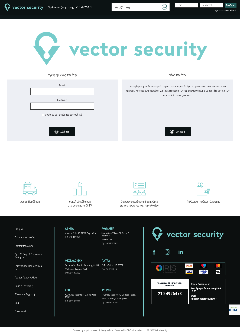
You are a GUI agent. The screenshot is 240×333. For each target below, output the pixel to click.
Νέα (17, 303)
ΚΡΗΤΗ (69, 290)
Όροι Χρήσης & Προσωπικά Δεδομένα (29, 256)
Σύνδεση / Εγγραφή (25, 294)
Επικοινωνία (21, 311)
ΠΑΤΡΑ (106, 260)
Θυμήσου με (51, 114)
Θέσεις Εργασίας (24, 286)
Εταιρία (19, 229)
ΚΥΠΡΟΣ (106, 290)
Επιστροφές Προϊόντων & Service (28, 267)
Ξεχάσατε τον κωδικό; (225, 10)
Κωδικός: (62, 100)
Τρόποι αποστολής (25, 237)
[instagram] (167, 252)
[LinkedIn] (180, 252)
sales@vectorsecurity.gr (203, 298)
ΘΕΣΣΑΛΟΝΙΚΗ (73, 260)
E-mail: (62, 85)
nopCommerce (90, 330)
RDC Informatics (134, 330)
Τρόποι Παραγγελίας (26, 277)
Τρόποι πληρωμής (24, 246)
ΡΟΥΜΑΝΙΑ (108, 228)
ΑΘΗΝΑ (69, 228)
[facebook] (154, 252)
